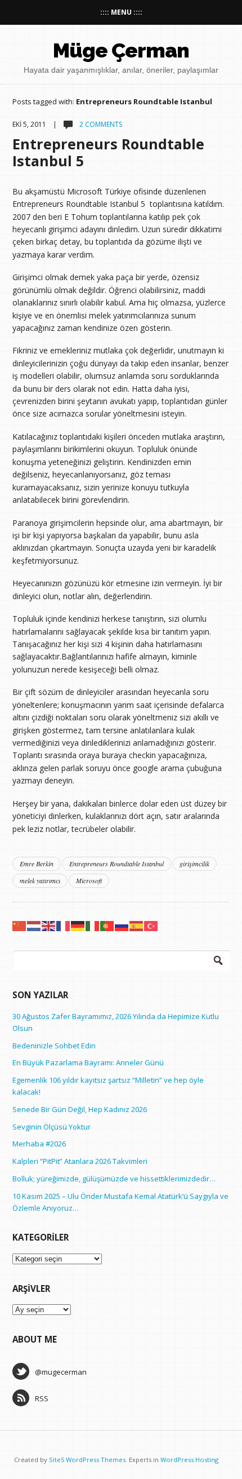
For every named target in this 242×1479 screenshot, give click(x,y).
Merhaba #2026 (39, 1144)
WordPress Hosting (189, 1459)
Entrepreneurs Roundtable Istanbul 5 (108, 152)
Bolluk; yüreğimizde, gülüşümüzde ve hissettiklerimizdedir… (114, 1179)
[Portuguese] (107, 925)
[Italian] (93, 925)
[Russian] (122, 925)
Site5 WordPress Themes (87, 1459)
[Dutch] (34, 925)
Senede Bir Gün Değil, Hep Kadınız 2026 (79, 1109)
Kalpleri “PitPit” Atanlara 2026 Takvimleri (79, 1161)
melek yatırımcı (40, 880)
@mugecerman (61, 1372)
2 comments (100, 124)
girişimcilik (194, 863)
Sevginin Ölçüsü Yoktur (51, 1127)
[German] (78, 925)
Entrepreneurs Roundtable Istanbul (116, 863)
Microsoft (89, 880)
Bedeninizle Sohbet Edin (54, 1045)
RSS (41, 1398)
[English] (49, 925)
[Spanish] (136, 925)
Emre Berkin (36, 863)
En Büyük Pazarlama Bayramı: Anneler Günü (88, 1062)
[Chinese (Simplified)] (19, 925)
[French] (63, 925)
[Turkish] (151, 925)
